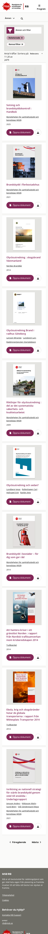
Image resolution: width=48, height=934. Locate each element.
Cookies (5, 900)
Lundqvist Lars (29, 338)
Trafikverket (11, 645)
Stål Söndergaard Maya (28, 806)
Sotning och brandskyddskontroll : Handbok (19, 108)
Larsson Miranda (13, 338)
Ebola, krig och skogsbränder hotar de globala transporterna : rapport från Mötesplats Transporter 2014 (23, 714)
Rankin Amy (25, 492)
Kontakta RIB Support (11, 915)
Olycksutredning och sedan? (22, 485)
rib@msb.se (7, 923)
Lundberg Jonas (13, 489)
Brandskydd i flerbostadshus (22, 184)
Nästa (36, 842)
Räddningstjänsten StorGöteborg (21, 342)
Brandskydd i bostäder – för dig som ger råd (22, 555)
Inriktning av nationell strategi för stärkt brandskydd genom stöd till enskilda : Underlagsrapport (23, 794)
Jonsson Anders (13, 803)
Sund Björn (11, 806)
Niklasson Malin (29, 803)
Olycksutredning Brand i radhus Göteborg (20, 332)
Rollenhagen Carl (29, 489)
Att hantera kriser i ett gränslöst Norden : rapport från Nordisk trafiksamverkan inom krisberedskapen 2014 (23, 635)
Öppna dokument (22, 132)
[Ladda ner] (38, 132)
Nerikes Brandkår (14, 266)
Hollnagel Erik (12, 492)
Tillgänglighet (8, 895)
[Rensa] (22, 44)
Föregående (18, 842)
